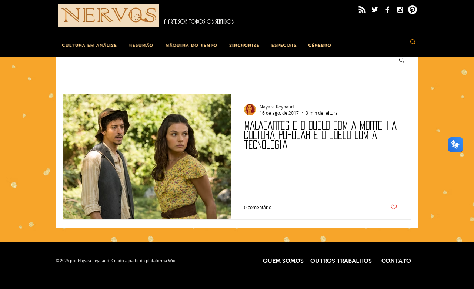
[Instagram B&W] (400, 10)
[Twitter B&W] (375, 10)
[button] (401, 60)
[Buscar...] (412, 41)
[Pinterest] (412, 10)
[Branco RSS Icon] (362, 10)
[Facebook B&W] (387, 10)
